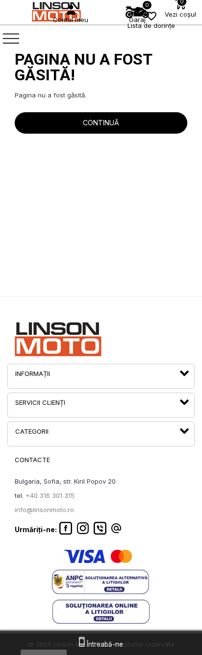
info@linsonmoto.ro (44, 510)
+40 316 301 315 (50, 495)
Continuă (101, 122)
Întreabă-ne (104, 644)
